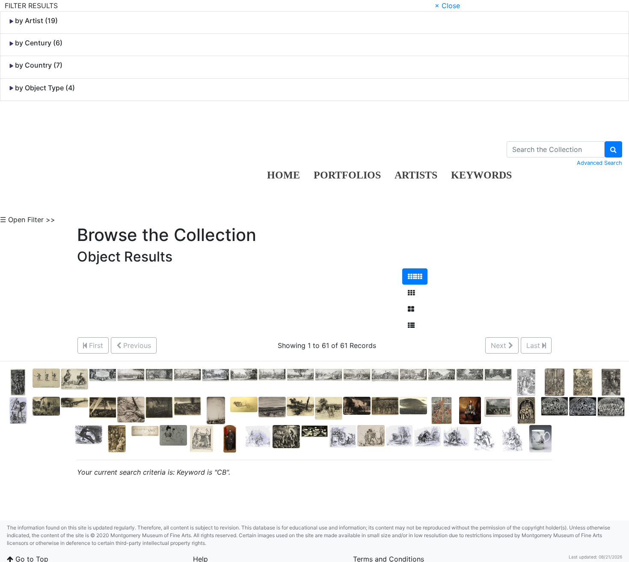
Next (499, 345)
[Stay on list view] (411, 325)
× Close (447, 5)
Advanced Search (599, 163)
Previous (136, 345)
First (95, 345)
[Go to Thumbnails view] (411, 293)
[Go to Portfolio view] (411, 309)
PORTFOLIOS (347, 175)
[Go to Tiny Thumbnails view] (414, 276)
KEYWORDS (481, 175)
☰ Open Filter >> (27, 219)
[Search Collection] (613, 149)
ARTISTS (416, 175)
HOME (283, 175)
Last (534, 345)
